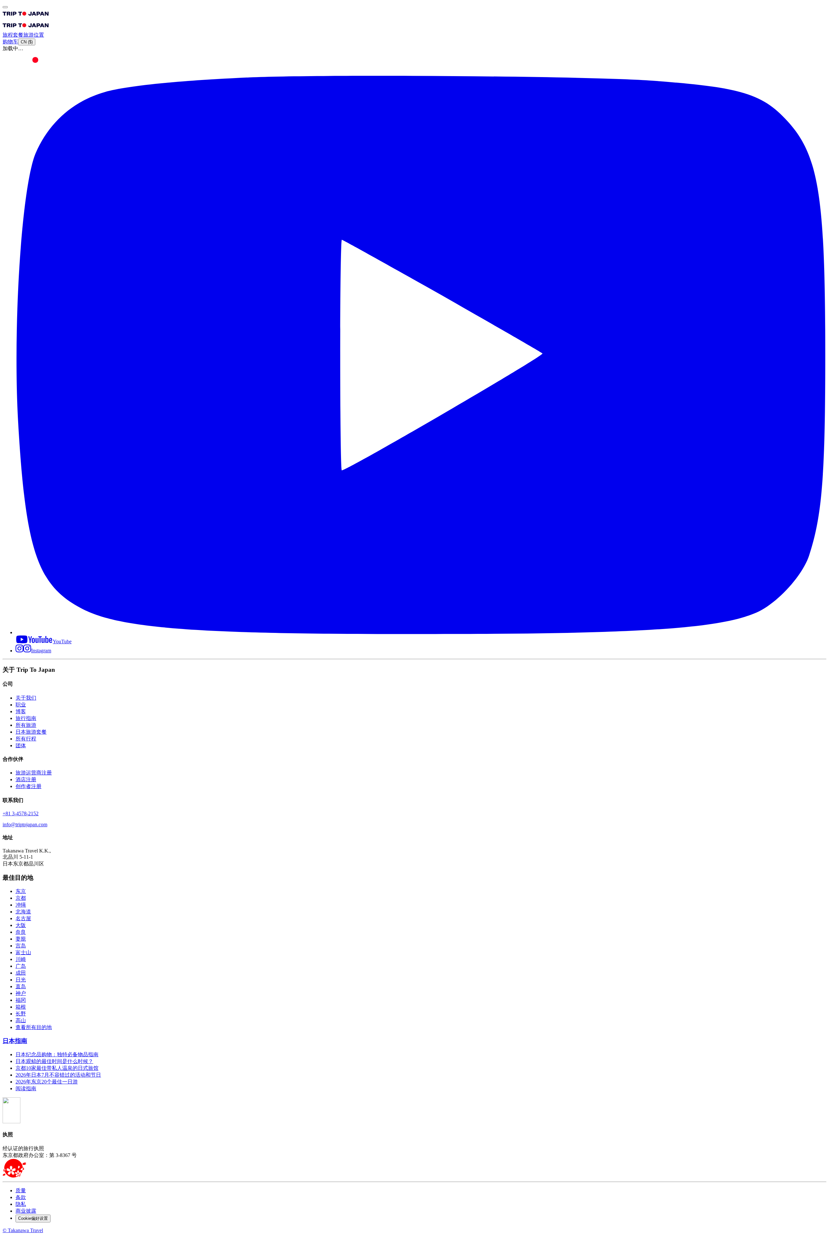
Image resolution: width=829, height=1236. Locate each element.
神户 (21, 993)
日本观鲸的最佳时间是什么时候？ (54, 1061)
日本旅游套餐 (31, 732)
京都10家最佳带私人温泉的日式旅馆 (57, 1068)
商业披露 (26, 1211)
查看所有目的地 (34, 1027)
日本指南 (15, 1040)
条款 (21, 1197)
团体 (21, 745)
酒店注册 (26, 779)
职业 (21, 704)
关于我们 (26, 698)
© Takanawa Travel (23, 1230)
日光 (21, 979)
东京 (21, 891)
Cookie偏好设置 (33, 1218)
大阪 (21, 925)
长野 (21, 1013)
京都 (21, 898)
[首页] (26, 17)
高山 (21, 1020)
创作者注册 (28, 786)
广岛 (21, 966)
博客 (21, 711)
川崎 (21, 959)
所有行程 (26, 738)
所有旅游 (26, 725)
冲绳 (21, 905)
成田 (21, 973)
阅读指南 (26, 1088)
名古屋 (23, 918)
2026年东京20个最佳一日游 (47, 1081)
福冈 (21, 1000)
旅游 (28, 35)
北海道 (23, 911)
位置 (39, 35)
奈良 (21, 932)
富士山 (23, 952)
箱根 (21, 1007)
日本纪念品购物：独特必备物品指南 (57, 1054)
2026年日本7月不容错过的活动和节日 (58, 1075)
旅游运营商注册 (34, 772)
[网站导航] (5, 7)
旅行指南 (26, 718)
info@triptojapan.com (25, 824)
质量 (21, 1190)
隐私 (21, 1204)
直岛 (21, 986)
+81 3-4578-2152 (21, 813)
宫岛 (21, 945)
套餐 (18, 35)
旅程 (8, 35)
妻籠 (21, 939)
